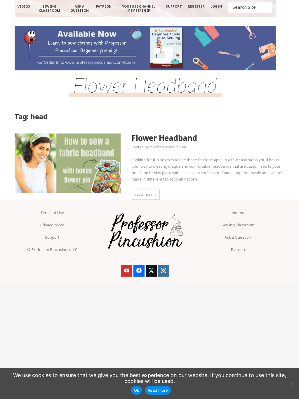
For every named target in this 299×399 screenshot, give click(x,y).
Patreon (238, 249)
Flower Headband (164, 138)
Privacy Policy (52, 225)
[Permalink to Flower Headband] (68, 163)
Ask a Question (238, 237)
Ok (136, 390)
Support (52, 237)
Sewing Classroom (238, 225)
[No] (292, 383)
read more (144, 194)
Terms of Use (52, 212)
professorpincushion (168, 147)
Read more (158, 390)
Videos (238, 212)
